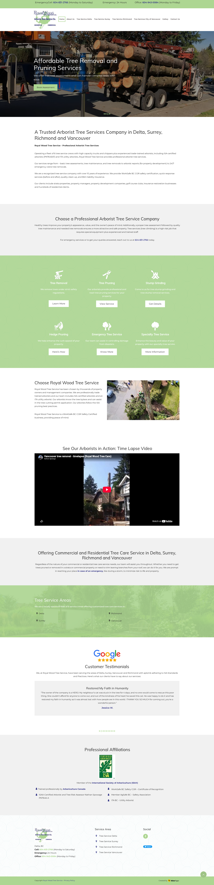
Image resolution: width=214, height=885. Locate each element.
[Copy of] (105, 113)
